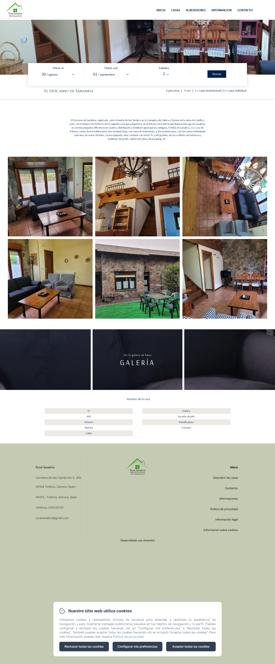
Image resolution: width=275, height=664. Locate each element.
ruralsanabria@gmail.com (52, 518)
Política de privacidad (224, 509)
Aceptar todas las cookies (191, 646)
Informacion (221, 10)
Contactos (231, 488)
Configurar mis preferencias (137, 646)
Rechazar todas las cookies (84, 646)
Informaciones (228, 498)
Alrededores (196, 10)
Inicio (161, 10)
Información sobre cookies (221, 530)
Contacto (245, 10)
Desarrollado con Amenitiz (137, 540)
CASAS (175, 10)
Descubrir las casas (225, 477)
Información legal (226, 519)
